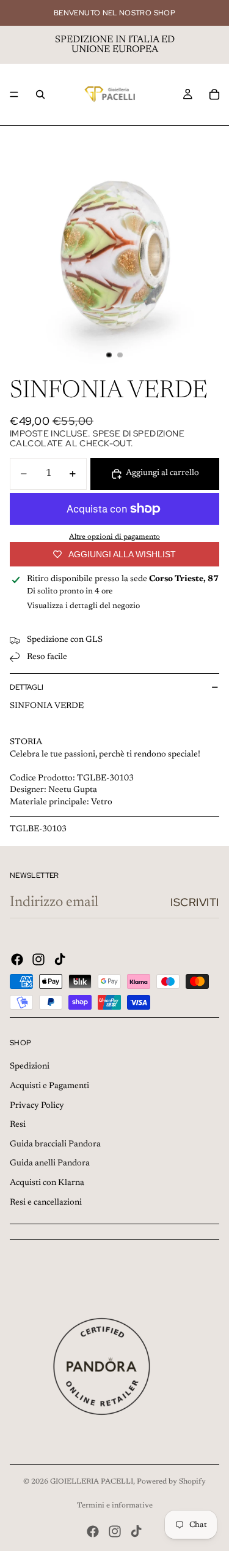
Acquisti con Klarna (47, 1183)
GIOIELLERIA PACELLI (91, 1481)
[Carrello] (214, 94)
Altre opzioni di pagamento (114, 537)
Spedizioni (29, 1066)
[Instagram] (38, 959)
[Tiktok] (60, 959)
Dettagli (26, 687)
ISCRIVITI (194, 902)
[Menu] (14, 94)
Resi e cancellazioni (46, 1202)
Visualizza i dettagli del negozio (83, 606)
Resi (18, 1125)
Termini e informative (115, 1505)
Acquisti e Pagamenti (49, 1086)
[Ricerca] (40, 94)
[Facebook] (17, 959)
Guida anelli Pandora (50, 1163)
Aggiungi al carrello (162, 473)
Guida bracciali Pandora (55, 1144)
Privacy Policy (37, 1106)
